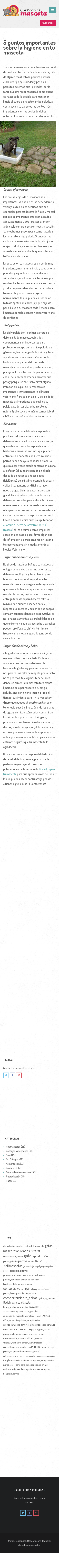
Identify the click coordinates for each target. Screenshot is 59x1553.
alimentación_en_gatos (13, 1246)
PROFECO (36, 1347)
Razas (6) (11, 1180)
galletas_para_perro (11, 1324)
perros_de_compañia (12, 1293)
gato (27, 1255)
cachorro (7, 1369)
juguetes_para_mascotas (43, 1360)
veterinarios (21, 1360)
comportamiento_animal (20, 1297)
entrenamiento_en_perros (14, 1355)
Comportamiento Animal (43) (21, 1172)
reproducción (40, 1256)
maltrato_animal (33, 1338)
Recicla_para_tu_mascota (16, 1302)
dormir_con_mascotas (30, 1324)
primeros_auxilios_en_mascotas (16, 1275)
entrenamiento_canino (14, 1338)
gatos (48, 1245)
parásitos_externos (19, 1270)
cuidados (23, 1250)
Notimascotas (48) (15, 1146)
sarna (5, 1329)
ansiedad (25, 1279)
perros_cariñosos (41, 1288)
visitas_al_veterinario (12, 1342)
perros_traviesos (38, 1275)
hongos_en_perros (11, 1373)
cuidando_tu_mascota (13, 1315)
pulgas (40, 1266)
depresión (34, 1279)
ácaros (6, 1270)
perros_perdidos (31, 1311)
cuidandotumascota (34, 1246)
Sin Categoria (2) (14, 1159)
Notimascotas (12, 1265)
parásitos (33, 1293)
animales (34, 1307)
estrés (29, 1360)
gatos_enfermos (33, 1355)
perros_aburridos (11, 1279)
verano (31, 1261)
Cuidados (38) (13, 1168)
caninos (24, 1333)
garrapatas (48, 1266)
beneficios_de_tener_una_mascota (17, 1284)
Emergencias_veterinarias (15, 1307)
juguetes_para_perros (40, 1329)
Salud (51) (11, 1155)
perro (35, 1250)
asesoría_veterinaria (12, 1333)
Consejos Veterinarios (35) (19, 1151)
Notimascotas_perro (29, 1351)
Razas (25, 1293)
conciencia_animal (39, 1364)
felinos (46, 1315)
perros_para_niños (11, 1351)
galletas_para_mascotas (29, 1320)
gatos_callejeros (30, 1266)
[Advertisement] (29, 915)
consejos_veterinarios (18, 1288)
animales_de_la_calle (33, 1315)
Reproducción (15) (15, 1176)
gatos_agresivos (47, 1298)
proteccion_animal (37, 1333)
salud (38, 1260)
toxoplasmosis (9, 1360)
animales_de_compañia (22, 1369)
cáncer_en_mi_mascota (32, 1342)
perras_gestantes (10, 1261)
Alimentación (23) (15, 1163)
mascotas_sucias (47, 1355)
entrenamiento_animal (13, 1256)
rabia (11, 1329)
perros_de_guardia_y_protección (17, 1347)
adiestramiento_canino (13, 1311)
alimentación (22, 1329)
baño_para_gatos (23, 1364)
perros (22, 1261)
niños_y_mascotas (11, 1320)
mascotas (10, 1250)
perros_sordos (9, 1364)
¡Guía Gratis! (48, 22)
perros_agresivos (47, 1324)
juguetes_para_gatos (41, 1369)
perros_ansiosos (48, 1347)
